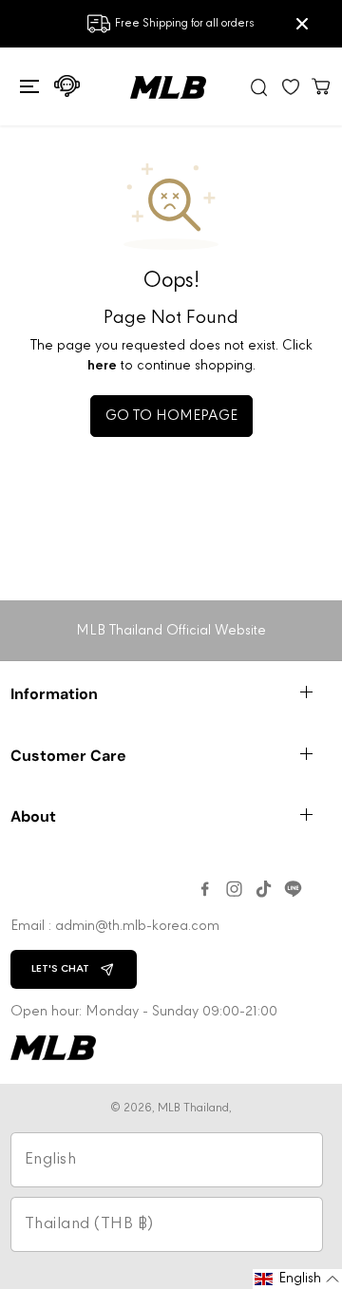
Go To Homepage (171, 416)
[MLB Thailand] (168, 87)
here (102, 365)
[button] (27, 86)
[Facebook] (205, 889)
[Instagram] (234, 889)
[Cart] (321, 85)
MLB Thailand (193, 1108)
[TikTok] (264, 889)
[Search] (259, 87)
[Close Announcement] (302, 24)
